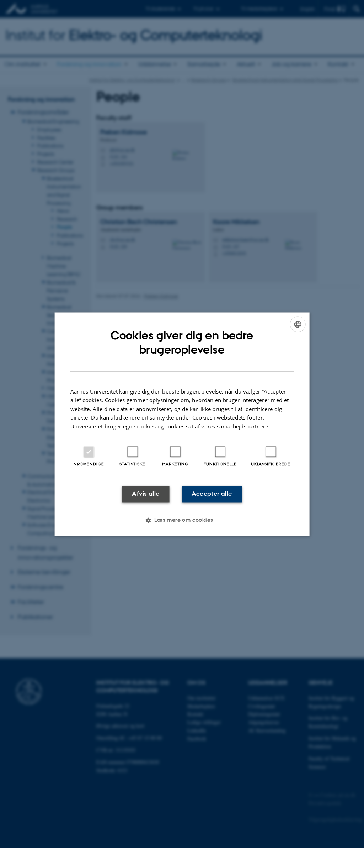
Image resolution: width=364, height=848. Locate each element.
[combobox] (297, 324)
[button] (182, 520)
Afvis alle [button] (145, 494)
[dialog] (182, 424)
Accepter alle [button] (212, 494)
